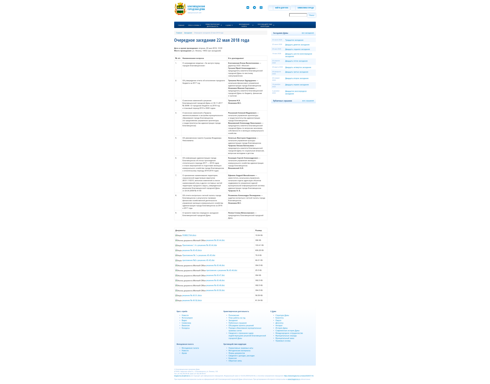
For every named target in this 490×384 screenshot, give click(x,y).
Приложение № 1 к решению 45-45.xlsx (198, 255)
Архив (184, 353)
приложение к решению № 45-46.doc (221, 270)
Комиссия (233, 358)
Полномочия (234, 315)
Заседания (188, 33)
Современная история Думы (287, 330)
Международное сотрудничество (289, 333)
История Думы (281, 328)
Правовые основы (283, 340)
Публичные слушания (238, 322)
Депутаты (279, 322)
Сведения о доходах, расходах (242, 355)
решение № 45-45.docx (192, 250)
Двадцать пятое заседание (296, 60)
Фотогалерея (187, 317)
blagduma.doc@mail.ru (182, 376)
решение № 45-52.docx (192, 300)
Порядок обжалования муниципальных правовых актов (245, 329)
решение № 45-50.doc (215, 290)
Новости (185, 315)
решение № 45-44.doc (215, 240)
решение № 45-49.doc (215, 285)
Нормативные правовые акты (241, 348)
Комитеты (279, 317)
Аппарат (279, 325)
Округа (278, 320)
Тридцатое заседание (294, 40)
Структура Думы (282, 315)
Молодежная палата (190, 348)
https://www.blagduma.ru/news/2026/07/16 (298, 376)
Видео (184, 320)
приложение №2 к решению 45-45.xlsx (198, 260)
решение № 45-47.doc (215, 275)
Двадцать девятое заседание (297, 44)
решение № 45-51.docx (192, 295)
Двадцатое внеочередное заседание (296, 92)
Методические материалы (239, 350)
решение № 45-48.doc (215, 280)
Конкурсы (186, 328)
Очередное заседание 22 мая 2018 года (208, 33)
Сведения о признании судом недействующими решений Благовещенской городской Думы (247, 335)
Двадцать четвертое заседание (298, 67)
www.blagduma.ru (294, 379)
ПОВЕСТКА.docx (189, 235)
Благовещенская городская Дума (196, 8)
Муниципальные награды (286, 335)
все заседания (308, 32)
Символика (186, 322)
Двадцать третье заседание (296, 71)
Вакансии (186, 325)
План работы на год (237, 317)
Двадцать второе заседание (297, 78)
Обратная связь (235, 360)
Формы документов (237, 353)
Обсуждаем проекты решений (241, 325)
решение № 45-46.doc (215, 265)
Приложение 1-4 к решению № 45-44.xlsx (199, 245)
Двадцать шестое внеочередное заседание (298, 54)
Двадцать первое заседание (297, 84)
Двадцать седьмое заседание (297, 49)
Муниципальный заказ (284, 338)
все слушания (308, 100)
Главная (179, 33)
